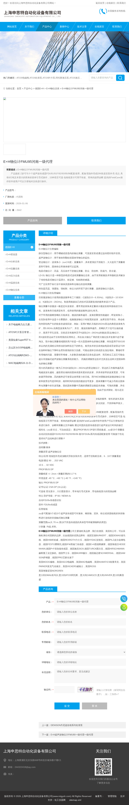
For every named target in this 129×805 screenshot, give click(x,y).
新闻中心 (64, 26)
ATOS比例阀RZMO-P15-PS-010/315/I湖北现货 (20, 355)
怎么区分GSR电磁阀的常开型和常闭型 (20, 347)
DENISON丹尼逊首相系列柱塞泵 (67, 725)
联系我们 (121, 3)
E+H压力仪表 (13, 275)
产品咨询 (33, 220)
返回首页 (100, 3)
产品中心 (47, 26)
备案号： (99, 796)
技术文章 (82, 26)
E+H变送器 (11, 254)
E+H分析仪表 (13, 261)
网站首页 (12, 26)
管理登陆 (112, 796)
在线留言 (110, 3)
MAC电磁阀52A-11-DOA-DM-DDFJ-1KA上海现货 (20, 363)
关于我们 (29, 26)
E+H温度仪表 (13, 283)
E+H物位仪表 (52, 88)
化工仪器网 (59, 800)
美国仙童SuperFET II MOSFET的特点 (20, 339)
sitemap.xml (75, 800)
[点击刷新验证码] (85, 689)
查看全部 (19, 297)
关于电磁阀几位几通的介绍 (20, 324)
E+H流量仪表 (13, 268)
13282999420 (123, 598)
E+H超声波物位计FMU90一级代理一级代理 (72, 734)
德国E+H (39, 88)
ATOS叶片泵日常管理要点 (20, 332)
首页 (19, 88)
